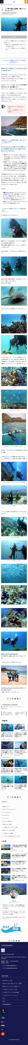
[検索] (20, 699)
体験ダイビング (5, 97)
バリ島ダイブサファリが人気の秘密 (11, 992)
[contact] (18, 699)
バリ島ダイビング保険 (8, 833)
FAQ (4, 998)
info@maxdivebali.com (11, 965)
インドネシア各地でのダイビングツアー (12, 836)
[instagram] (13, 699)
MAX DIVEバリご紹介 (7, 980)
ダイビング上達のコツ (8, 821)
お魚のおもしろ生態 (7, 824)
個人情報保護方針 (7, 1004)
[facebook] (8, 699)
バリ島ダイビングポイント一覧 (10, 989)
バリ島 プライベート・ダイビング (10, 995)
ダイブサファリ (6, 815)
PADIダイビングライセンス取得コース (11, 986)
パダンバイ (12, 88)
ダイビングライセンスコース (9, 809)
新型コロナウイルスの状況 (9, 830)
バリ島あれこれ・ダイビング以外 (10, 827)
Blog (4, 1001)
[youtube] (15, 699)
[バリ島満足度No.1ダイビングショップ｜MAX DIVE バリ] (14, 1)
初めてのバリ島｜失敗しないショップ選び (12, 983)
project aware (5, 706)
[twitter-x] (10, 699)
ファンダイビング (6, 704)
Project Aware (8, 688)
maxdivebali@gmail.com (11, 968)
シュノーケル (6, 818)
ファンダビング (7, 198)
